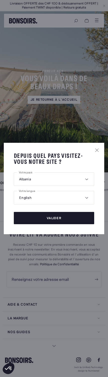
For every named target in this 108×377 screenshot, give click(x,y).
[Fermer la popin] (97, 150)
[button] (9, 368)
